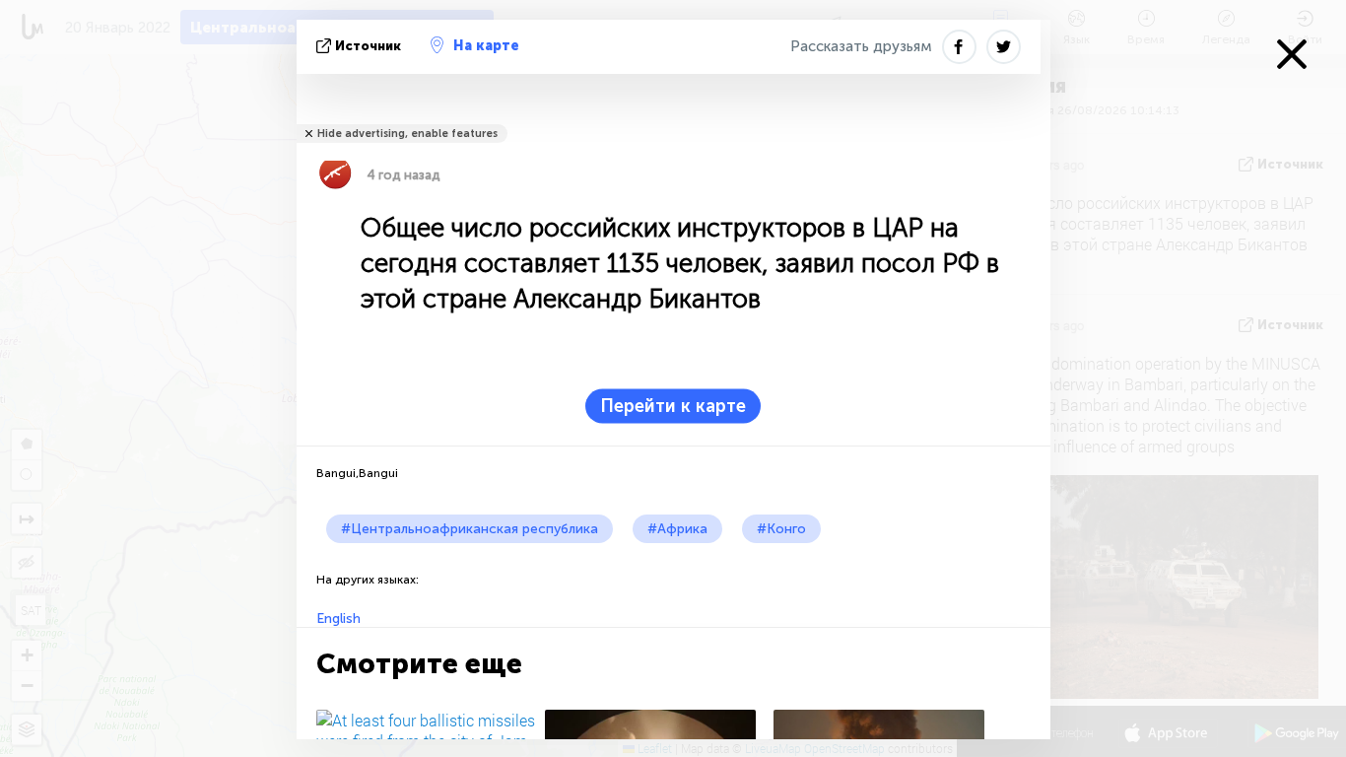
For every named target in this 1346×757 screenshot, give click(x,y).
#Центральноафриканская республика (469, 528)
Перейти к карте (673, 406)
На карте (486, 45)
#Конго (781, 528)
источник (368, 45)
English (338, 618)
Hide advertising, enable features (407, 133)
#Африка (677, 528)
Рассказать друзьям (861, 46)
